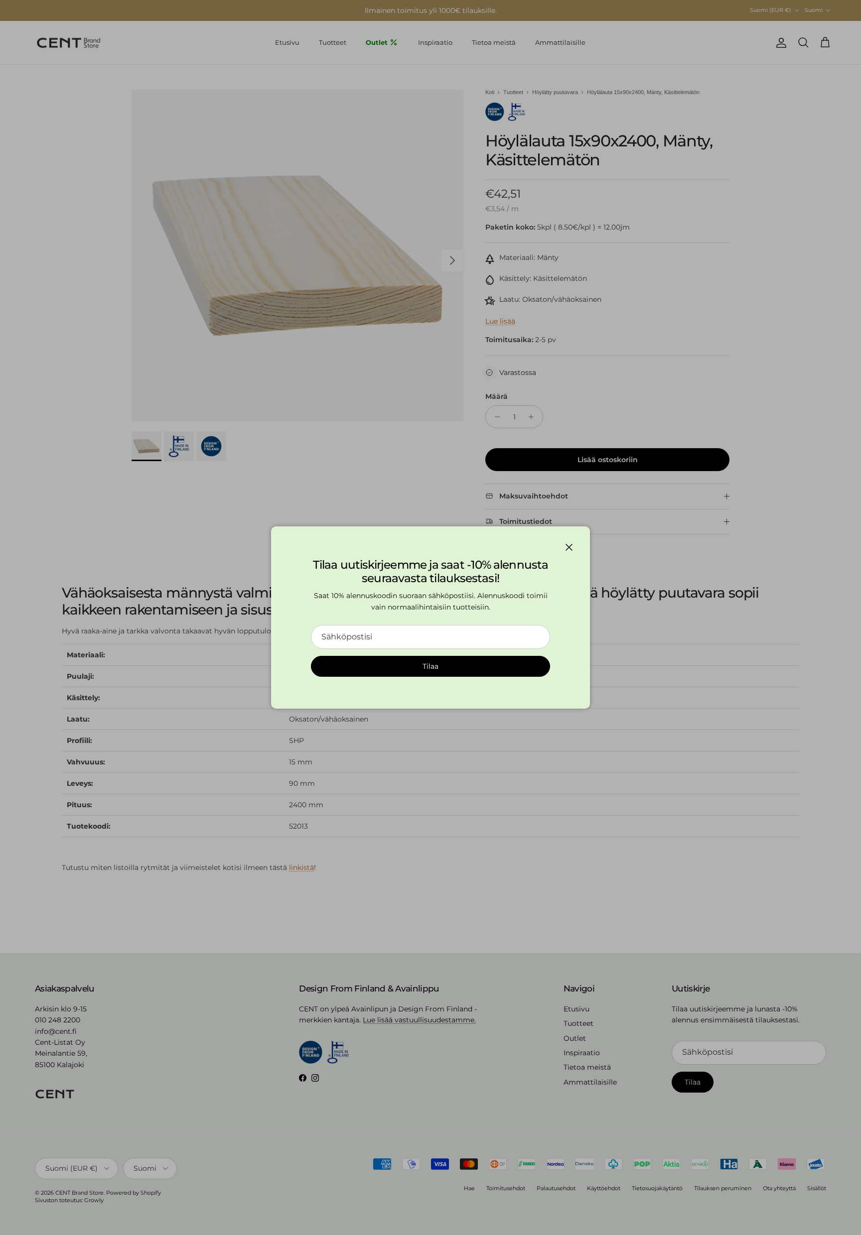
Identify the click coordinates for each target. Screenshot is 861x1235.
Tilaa (430, 666)
